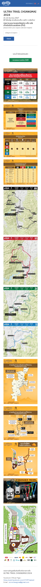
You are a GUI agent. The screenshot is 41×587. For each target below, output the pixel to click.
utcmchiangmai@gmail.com (19, 582)
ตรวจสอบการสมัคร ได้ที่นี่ (20, 60)
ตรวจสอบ (29, 3)
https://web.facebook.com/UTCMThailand (18, 580)
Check (9, 39)
